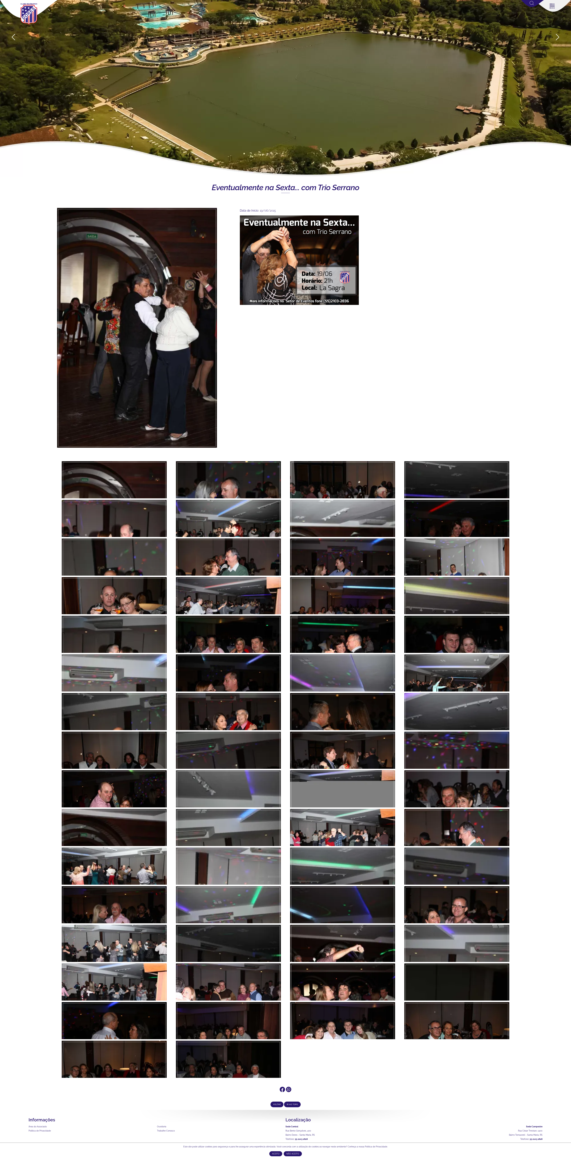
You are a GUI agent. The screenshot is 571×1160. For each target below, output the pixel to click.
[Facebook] (282, 1091)
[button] (558, 37)
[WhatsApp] (288, 1091)
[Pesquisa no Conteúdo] (532, 6)
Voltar (277, 1104)
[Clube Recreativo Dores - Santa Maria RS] (29, 25)
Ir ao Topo (292, 1104)
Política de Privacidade (40, 1131)
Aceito (276, 1154)
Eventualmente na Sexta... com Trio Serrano (285, 187)
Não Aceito (292, 1154)
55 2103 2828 (301, 1139)
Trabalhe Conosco (166, 1131)
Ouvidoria (161, 1126)
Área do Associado (38, 1126)
